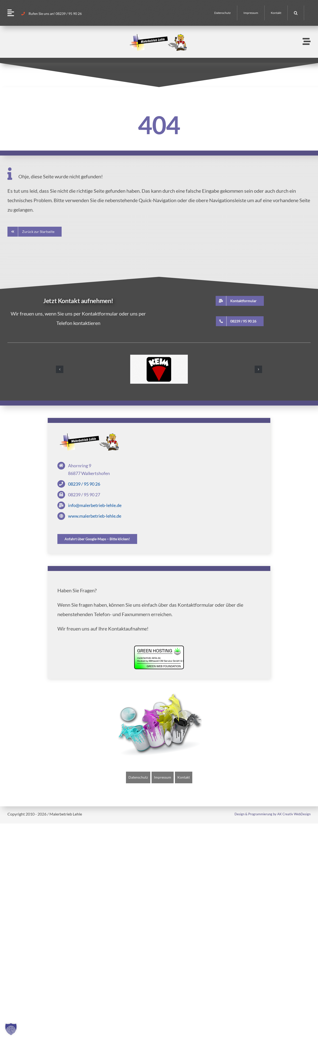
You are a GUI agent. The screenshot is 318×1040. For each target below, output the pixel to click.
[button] (296, 12)
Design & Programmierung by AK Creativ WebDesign (273, 814)
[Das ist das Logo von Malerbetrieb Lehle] (90, 435)
